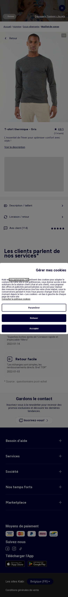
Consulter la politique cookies (16, 299)
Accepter (34, 328)
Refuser (34, 318)
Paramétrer (34, 308)
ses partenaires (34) (19, 279)
